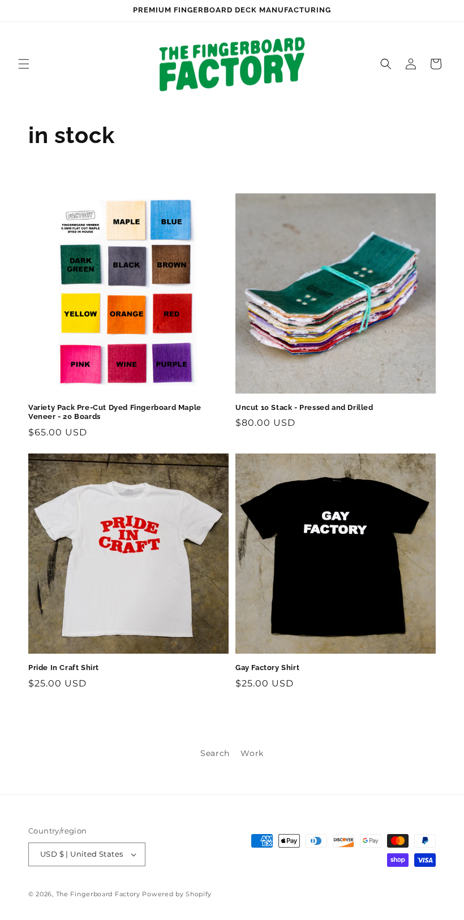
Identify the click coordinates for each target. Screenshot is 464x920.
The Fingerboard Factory (98, 894)
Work (251, 753)
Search (215, 753)
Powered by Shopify (177, 894)
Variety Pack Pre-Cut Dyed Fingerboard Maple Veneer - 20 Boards (114, 412)
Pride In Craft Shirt (63, 667)
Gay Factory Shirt (267, 667)
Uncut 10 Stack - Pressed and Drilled (304, 407)
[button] (23, 63)
